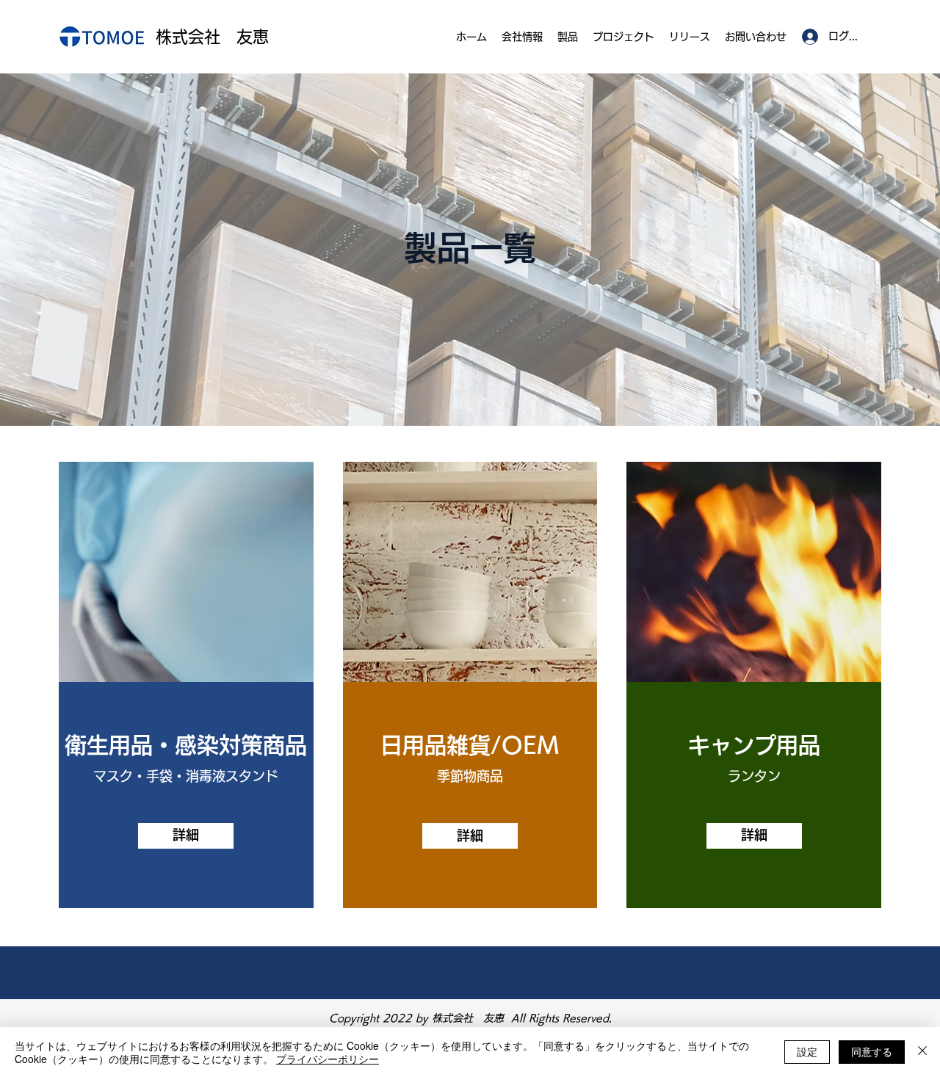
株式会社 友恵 (212, 37)
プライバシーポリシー (327, 1058)
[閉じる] (922, 1052)
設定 (807, 1051)
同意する (871, 1051)
